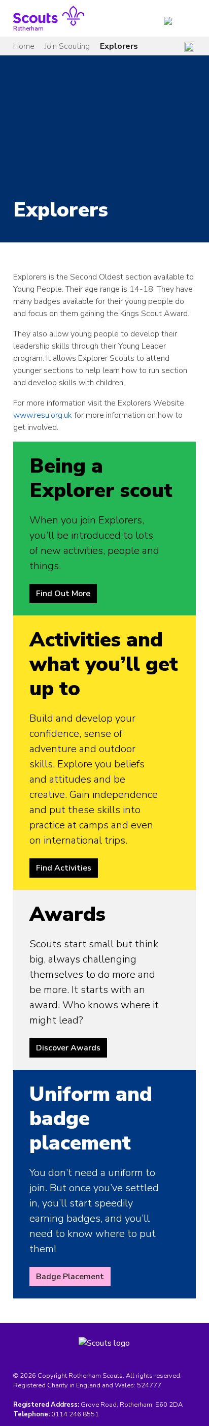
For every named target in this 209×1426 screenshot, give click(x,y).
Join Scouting (67, 46)
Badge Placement (70, 1276)
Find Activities (63, 868)
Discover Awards (68, 1047)
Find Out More (63, 593)
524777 (149, 1385)
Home (23, 46)
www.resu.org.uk (42, 415)
